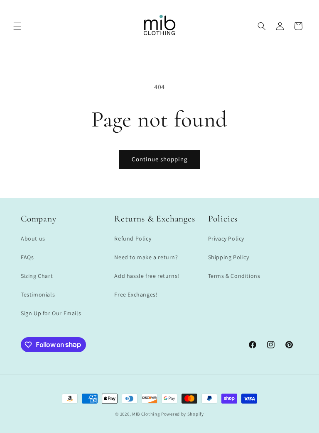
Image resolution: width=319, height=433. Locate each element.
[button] (17, 26)
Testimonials (38, 294)
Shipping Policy (228, 257)
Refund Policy (132, 238)
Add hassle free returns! (146, 276)
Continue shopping (160, 159)
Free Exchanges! (135, 294)
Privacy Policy (226, 238)
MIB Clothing (146, 414)
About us (33, 238)
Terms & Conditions (234, 276)
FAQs (27, 257)
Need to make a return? (146, 257)
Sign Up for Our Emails (51, 313)
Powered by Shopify (182, 414)
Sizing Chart (37, 276)
